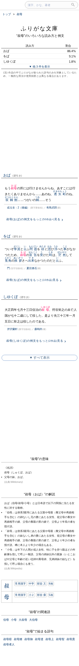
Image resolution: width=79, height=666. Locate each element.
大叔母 (23, 619)
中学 (31, 583)
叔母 (14, 188)
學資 (17, 249)
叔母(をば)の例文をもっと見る (32, 279)
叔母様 (7, 639)
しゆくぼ (16, 297)
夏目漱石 (32, 268)
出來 (31, 260)
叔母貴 (70, 639)
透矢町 (60, 194)
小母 (14, 619)
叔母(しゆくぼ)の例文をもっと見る (34, 340)
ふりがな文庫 (39, 28)
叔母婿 (18, 639)
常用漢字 (20, 583)
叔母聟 (60, 639)
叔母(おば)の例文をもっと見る (33, 219)
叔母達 (39, 639)
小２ (31, 594)
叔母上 (49, 639)
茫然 (62, 255)
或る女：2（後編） (18, 207)
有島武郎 (51, 207)
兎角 (8, 260)
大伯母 (33, 619)
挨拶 (18, 260)
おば (12, 175)
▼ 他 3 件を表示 (39, 66)
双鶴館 (11, 200)
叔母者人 (9, 644)
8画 (51, 583)
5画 (51, 594)
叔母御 (28, 639)
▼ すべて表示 (39, 357)
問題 (33, 249)
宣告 (33, 255)
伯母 (6, 619)
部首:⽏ (41, 594)
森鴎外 (38, 329)
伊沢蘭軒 (12, 329)
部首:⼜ (41, 583)
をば (12, 236)
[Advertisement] (39, 125)
